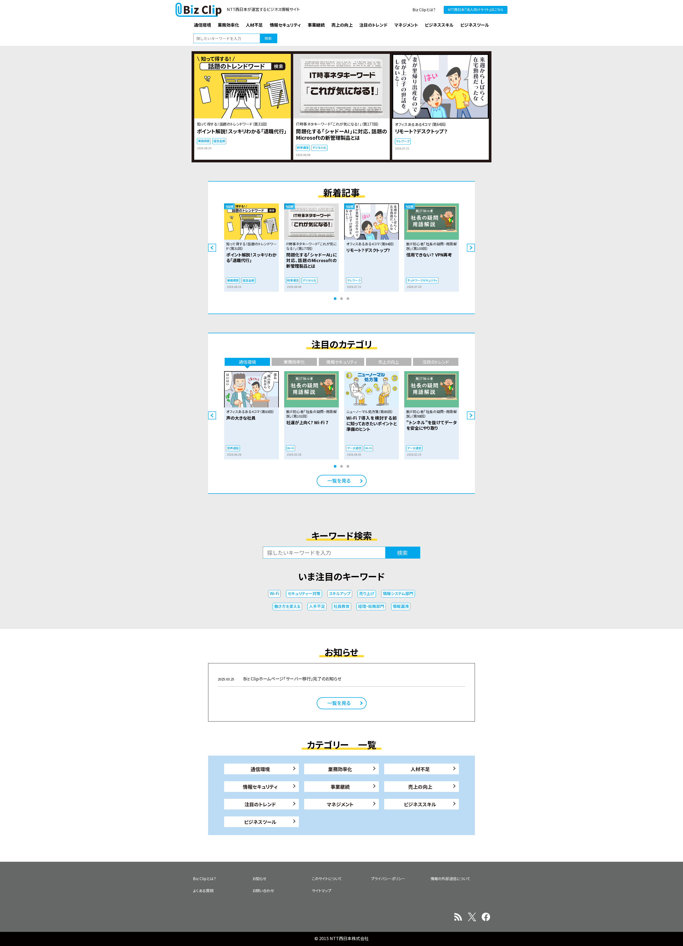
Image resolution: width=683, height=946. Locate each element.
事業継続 (340, 786)
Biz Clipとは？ (424, 9)
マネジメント (340, 804)
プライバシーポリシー (388, 878)
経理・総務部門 (371, 606)
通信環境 (260, 768)
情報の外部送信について (450, 878)
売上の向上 (420, 786)
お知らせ (259, 878)
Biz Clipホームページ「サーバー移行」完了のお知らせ (280, 678)
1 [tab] (335, 298)
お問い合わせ (263, 890)
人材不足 (420, 768)
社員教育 (341, 606)
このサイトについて (327, 878)
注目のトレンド (260, 804)
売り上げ (366, 593)
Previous (212, 248)
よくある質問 (203, 890)
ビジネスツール (260, 821)
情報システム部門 (398, 593)
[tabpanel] (251, 247)
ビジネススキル (420, 804)
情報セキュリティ (260, 786)
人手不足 (317, 606)
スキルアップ (340, 593)
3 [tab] (348, 298)
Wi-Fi (274, 593)
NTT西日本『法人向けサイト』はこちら (475, 9)
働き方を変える (287, 606)
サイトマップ (321, 890)
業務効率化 (340, 768)
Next (471, 248)
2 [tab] (341, 298)
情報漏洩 (401, 606)
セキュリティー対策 (304, 593)
